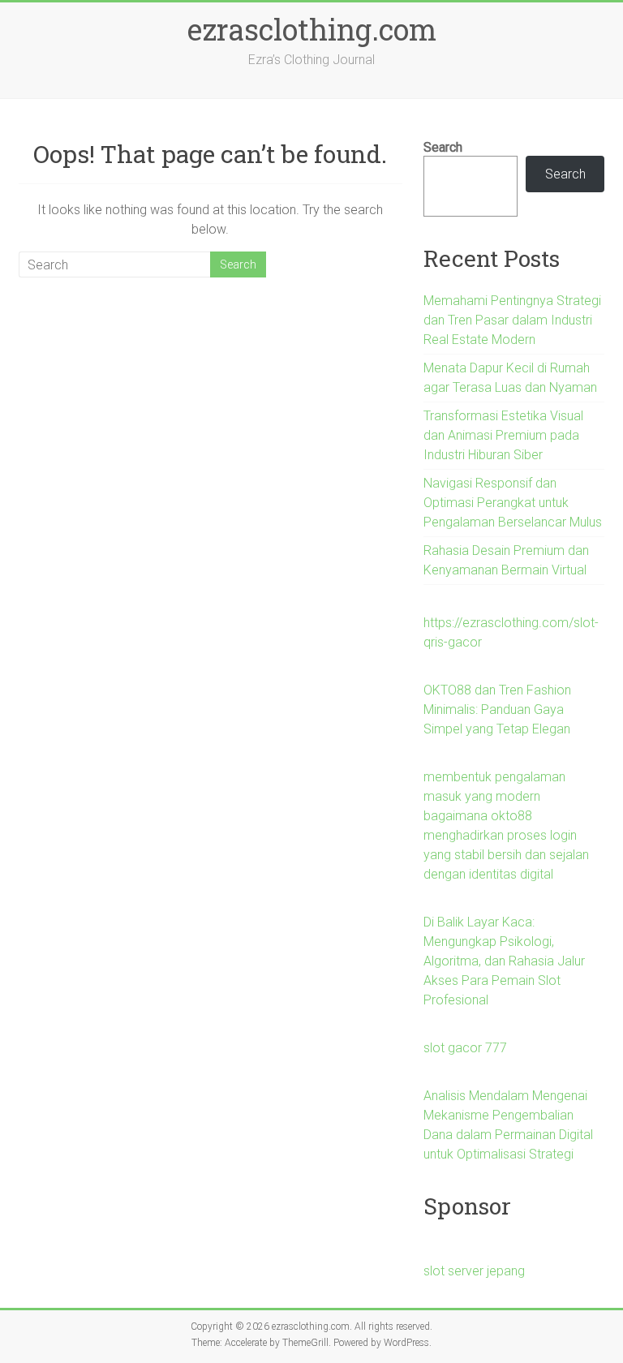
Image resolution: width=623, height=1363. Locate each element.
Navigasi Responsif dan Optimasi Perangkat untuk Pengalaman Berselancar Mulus (512, 502)
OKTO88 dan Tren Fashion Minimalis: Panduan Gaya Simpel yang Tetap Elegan (497, 709)
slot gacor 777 (465, 1048)
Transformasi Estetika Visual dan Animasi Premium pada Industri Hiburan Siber (503, 435)
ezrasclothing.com (311, 29)
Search (442, 147)
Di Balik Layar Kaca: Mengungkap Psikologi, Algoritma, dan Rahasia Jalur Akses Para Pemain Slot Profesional (504, 961)
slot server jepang (474, 1271)
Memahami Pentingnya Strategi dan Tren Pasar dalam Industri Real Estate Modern (512, 320)
